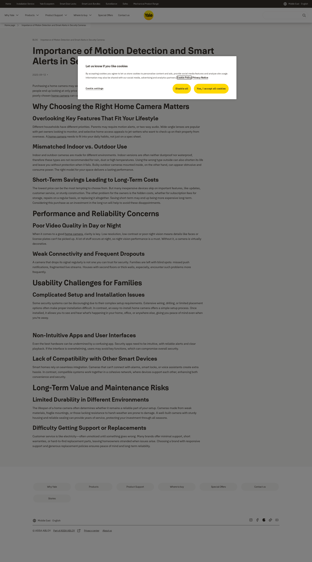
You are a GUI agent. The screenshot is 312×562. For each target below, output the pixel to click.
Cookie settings (95, 88)
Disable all (182, 88)
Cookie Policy (184, 77)
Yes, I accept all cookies (211, 88)
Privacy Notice (200, 77)
